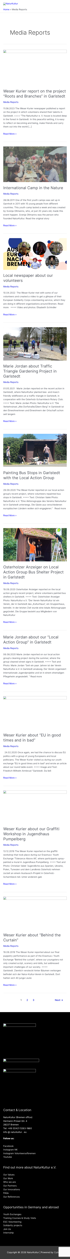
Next (59, 1000)
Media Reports (10, 102)
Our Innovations (11, 1189)
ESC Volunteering (12, 1221)
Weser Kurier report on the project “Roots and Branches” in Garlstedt (34, 93)
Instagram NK (10, 1149)
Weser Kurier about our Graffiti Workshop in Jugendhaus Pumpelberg (31, 833)
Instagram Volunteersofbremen (19, 1153)
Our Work (8, 1178)
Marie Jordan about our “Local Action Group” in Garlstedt (30, 639)
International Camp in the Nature (33, 187)
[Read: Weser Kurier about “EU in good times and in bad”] (35, 712)
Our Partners (10, 1185)
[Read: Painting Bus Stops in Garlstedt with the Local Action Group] (35, 450)
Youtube (7, 1157)
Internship (8, 1232)
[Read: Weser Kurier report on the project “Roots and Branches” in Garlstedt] (35, 67)
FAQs (6, 1193)
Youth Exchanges (12, 1214)
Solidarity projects (12, 1225)
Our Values (8, 1174)
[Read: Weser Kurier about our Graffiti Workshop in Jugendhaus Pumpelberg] (35, 806)
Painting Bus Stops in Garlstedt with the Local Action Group (31, 475)
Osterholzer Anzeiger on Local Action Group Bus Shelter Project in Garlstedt (33, 572)
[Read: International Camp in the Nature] (35, 164)
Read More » (9, 133)
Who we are (9, 1182)
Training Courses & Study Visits (19, 1218)
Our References (11, 1196)
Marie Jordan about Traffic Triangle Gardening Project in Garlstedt (30, 371)
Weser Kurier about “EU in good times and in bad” (32, 737)
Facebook (8, 1146)
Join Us (7, 1229)
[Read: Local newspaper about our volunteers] (35, 253)
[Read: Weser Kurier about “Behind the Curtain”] (35, 912)
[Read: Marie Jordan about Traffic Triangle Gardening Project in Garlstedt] (35, 343)
